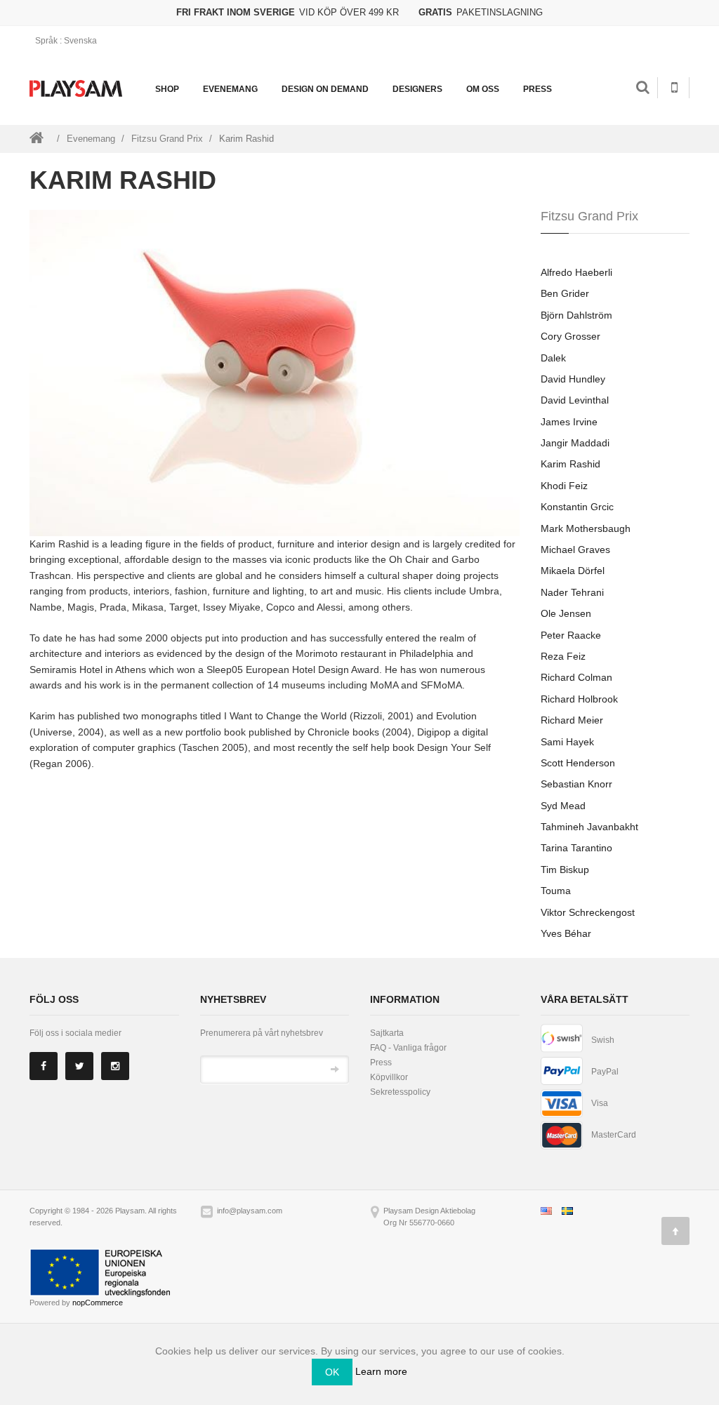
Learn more (381, 1371)
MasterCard (613, 1135)
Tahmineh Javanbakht (589, 826)
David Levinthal (575, 400)
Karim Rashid (570, 464)
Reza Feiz (563, 656)
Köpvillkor (389, 1077)
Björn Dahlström (576, 315)
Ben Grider (565, 293)
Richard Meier (572, 720)
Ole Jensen (566, 613)
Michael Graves (575, 549)
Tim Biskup (565, 869)
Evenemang (230, 89)
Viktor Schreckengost (588, 912)
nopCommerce (97, 1302)
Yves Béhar (566, 933)
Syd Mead (563, 805)
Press (537, 89)
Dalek (553, 358)
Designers (417, 89)
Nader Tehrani (572, 592)
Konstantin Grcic (577, 506)
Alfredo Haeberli (576, 272)
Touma (556, 890)
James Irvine (569, 421)
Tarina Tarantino (576, 847)
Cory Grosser (570, 336)
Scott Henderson (578, 762)
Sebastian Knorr (576, 784)
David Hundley (573, 379)
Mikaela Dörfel (573, 570)
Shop (167, 89)
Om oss (482, 89)
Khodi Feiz (564, 485)
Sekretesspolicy (400, 1092)
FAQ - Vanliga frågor (408, 1048)
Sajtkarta (387, 1033)
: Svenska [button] (67, 41)
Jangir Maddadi (575, 442)
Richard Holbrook (579, 699)
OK (332, 1372)
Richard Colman (576, 677)
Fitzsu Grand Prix (167, 138)
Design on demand (325, 89)
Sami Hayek (567, 741)
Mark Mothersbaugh (586, 528)
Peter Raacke (571, 635)
